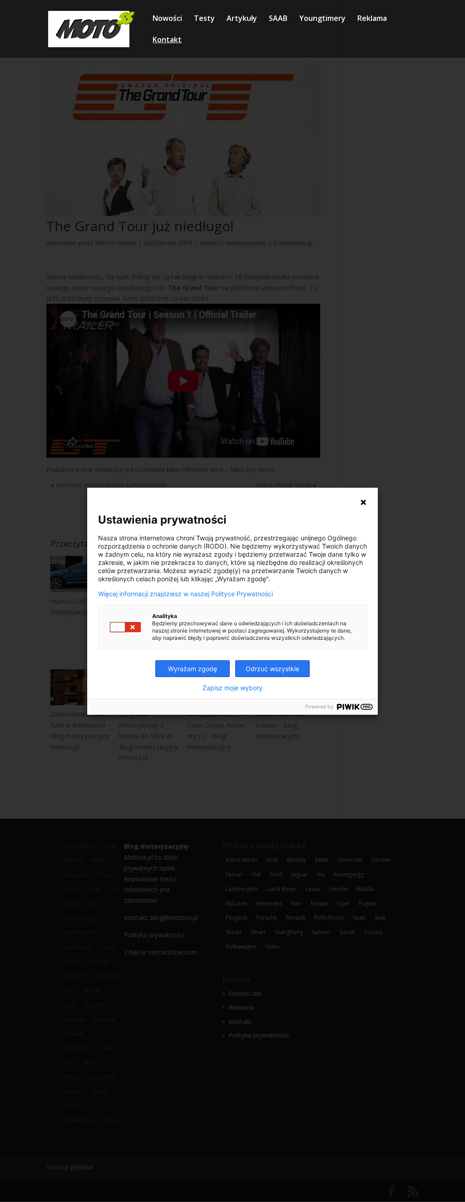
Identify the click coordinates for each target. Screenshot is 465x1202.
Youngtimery (322, 19)
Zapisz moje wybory (232, 688)
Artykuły (242, 19)
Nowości (167, 19)
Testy (204, 19)
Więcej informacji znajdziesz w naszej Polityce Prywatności (185, 594)
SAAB (278, 19)
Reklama (372, 19)
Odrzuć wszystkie (272, 669)
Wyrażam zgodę (192, 669)
